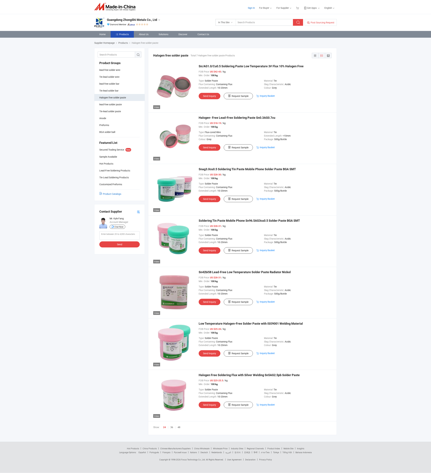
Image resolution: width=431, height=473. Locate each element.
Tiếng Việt (287, 452)
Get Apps (312, 7)
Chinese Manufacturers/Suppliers (175, 448)
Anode (102, 118)
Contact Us (203, 34)
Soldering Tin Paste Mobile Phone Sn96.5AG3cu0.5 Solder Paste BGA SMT (249, 220)
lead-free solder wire (109, 69)
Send (119, 244)
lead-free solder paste (110, 104)
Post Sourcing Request (322, 22)
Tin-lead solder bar (109, 90)
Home (102, 34)
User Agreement (234, 459)
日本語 (247, 452)
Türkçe (276, 452)
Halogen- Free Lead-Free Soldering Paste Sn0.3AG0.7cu (237, 117)
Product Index (273, 448)
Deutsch (204, 452)
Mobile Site (288, 448)
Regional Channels (255, 448)
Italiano (193, 452)
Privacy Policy (265, 459)
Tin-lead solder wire (109, 76)
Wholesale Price (220, 448)
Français (166, 452)
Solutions (163, 34)
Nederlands (216, 452)
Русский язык (180, 452)
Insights (300, 448)
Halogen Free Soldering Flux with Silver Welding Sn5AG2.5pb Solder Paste (249, 375)
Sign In (251, 7)
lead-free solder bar (109, 83)
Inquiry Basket (267, 95)
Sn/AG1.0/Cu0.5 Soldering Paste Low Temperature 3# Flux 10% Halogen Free (251, 66)
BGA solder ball (107, 132)
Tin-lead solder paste (110, 111)
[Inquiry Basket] (298, 7)
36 (171, 427)
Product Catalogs (112, 193)
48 (179, 427)
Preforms (104, 125)
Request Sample (240, 96)
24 (164, 427)
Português (154, 452)
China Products (150, 448)
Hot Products (133, 448)
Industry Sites (237, 448)
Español (142, 452)
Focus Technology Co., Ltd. (193, 459)
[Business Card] (138, 211)
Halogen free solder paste (112, 97)
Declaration (250, 459)
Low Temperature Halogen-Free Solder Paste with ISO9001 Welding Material (251, 323)
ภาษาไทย (265, 452)
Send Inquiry (209, 96)
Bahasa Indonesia (303, 452)
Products (124, 34)
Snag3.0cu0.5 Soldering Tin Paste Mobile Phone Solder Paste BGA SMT (247, 169)
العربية (228, 452)
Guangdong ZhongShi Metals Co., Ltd (132, 20)
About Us (143, 34)
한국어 (238, 452)
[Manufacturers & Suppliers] (116, 7)
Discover (182, 34)
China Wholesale (201, 448)
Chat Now (118, 226)
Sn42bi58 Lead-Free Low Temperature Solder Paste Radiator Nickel (245, 272)
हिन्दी (255, 452)
